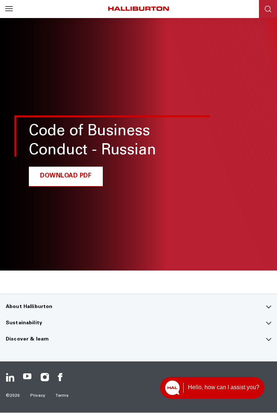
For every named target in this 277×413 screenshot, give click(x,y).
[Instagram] (45, 377)
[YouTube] (27, 377)
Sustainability (24, 323)
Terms (62, 396)
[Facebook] (62, 377)
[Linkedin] (10, 377)
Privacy (38, 396)
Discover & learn (27, 339)
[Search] (268, 9)
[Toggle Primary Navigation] (9, 9)
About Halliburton (29, 306)
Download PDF (66, 176)
